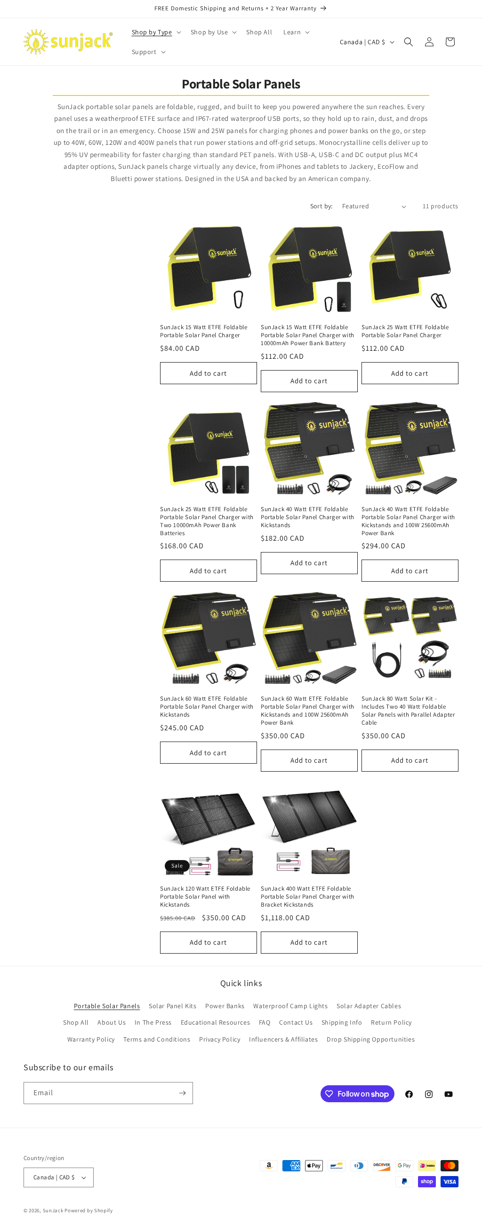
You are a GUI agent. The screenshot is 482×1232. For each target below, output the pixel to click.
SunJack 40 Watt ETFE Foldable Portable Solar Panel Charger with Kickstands (307, 517)
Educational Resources (215, 1022)
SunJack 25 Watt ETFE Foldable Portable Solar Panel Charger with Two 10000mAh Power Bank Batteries (207, 521)
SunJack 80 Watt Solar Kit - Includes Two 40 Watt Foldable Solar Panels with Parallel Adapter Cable (408, 711)
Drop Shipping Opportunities (371, 1039)
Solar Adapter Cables (369, 1006)
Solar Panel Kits (173, 1006)
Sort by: (321, 206)
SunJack (53, 1210)
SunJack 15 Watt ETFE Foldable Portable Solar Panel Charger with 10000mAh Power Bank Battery (307, 335)
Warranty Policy (91, 1039)
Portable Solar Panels (107, 1006)
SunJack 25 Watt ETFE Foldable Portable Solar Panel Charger (405, 331)
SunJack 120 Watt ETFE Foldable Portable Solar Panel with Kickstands (205, 896)
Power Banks (225, 1006)
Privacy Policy (219, 1039)
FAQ (265, 1022)
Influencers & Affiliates (283, 1039)
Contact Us (296, 1022)
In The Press (153, 1022)
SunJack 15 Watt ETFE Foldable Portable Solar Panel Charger (203, 331)
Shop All (76, 1022)
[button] (155, 32)
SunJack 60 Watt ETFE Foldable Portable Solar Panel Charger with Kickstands (207, 707)
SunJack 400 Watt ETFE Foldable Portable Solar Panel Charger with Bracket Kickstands (307, 896)
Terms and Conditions (156, 1039)
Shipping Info (341, 1022)
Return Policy (391, 1022)
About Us (111, 1022)
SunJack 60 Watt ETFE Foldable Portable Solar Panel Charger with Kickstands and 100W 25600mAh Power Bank (307, 711)
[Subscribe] (182, 1093)
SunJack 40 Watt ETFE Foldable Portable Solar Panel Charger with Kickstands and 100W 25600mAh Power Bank (408, 521)
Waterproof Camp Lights (290, 1006)
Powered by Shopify (88, 1210)
